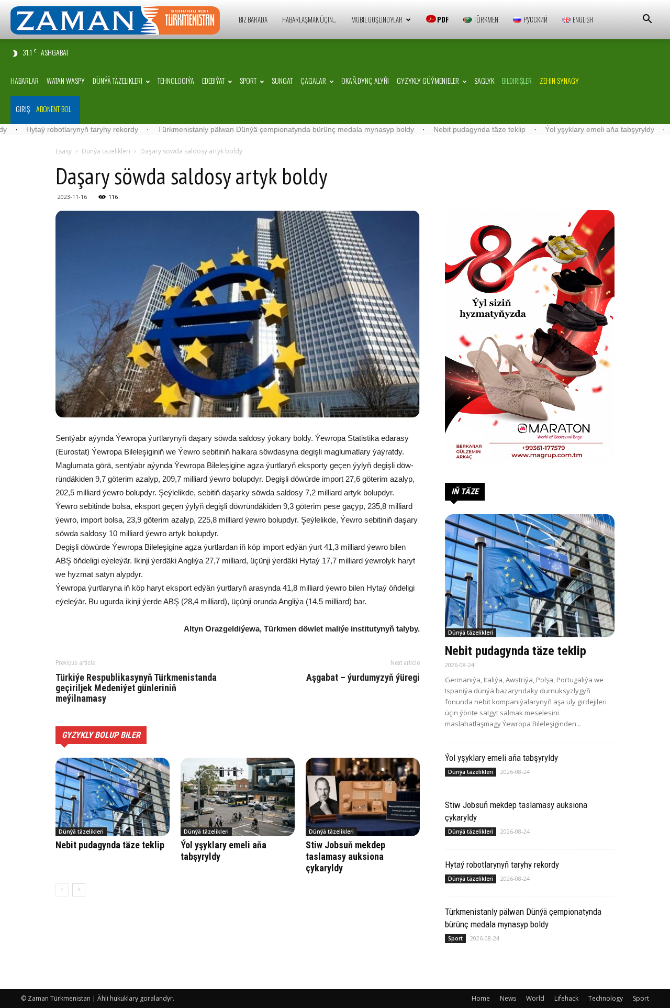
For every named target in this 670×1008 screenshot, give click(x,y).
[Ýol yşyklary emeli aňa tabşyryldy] (238, 797)
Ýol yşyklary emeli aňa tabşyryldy (549, 129)
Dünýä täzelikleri (117, 80)
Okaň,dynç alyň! (365, 80)
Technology (605, 998)
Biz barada (253, 19)
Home (481, 998)
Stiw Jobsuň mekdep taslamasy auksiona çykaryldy (345, 856)
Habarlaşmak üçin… (309, 19)
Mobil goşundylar (377, 19)
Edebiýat (213, 80)
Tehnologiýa (176, 80)
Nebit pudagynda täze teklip (429, 129)
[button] (647, 20)
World (535, 998)
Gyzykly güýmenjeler (428, 80)
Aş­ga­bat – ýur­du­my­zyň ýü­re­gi (363, 677)
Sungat (282, 80)
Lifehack (566, 998)
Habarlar (24, 80)
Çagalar (313, 80)
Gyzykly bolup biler (101, 735)
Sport (248, 80)
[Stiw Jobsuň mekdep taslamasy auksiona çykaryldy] (363, 797)
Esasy (63, 151)
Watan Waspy (66, 80)
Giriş (23, 108)
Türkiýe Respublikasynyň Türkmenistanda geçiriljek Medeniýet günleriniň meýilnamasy (136, 688)
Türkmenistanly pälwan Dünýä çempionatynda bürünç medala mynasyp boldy (235, 129)
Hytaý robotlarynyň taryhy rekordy (502, 864)
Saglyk (484, 80)
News (508, 998)
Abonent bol (53, 108)
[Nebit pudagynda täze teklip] (112, 797)
